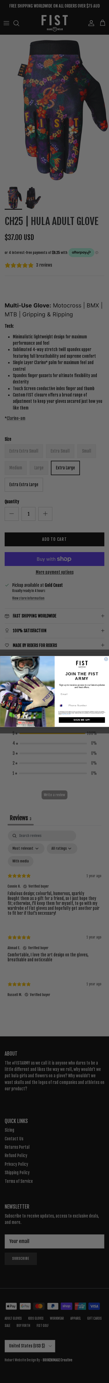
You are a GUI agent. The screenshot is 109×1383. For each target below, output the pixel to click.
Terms (69, 713)
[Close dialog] (106, 659)
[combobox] (62, 705)
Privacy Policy (64, 713)
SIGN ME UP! (81, 720)
